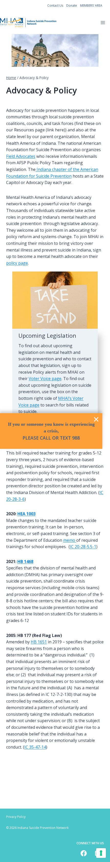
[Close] (96, 419)
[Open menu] (102, 23)
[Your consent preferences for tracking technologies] (101, 853)
